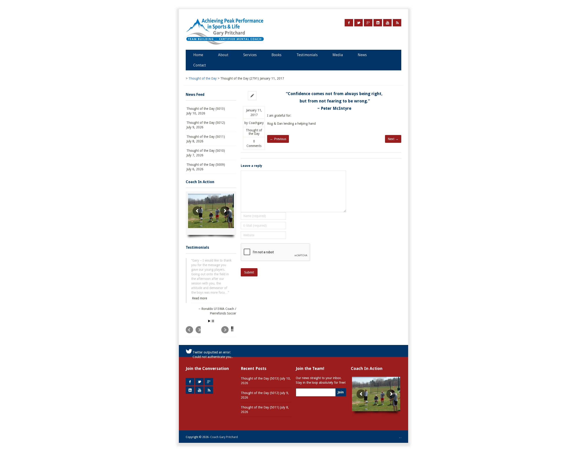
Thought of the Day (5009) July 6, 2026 (205, 167)
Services (250, 55)
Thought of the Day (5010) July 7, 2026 (205, 153)
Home (198, 55)
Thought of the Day (254, 132)
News (362, 55)
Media (337, 55)
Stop (213, 316)
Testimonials (307, 55)
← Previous (278, 139)
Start (209, 316)
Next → (393, 139)
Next (228, 326)
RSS (397, 22)
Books (276, 55)
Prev (193, 326)
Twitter (358, 22)
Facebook (349, 22)
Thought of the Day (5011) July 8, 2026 (205, 139)
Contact (199, 65)
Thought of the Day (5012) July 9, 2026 (205, 125)
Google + (368, 22)
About (223, 55)
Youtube (387, 22)
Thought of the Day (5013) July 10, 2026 (205, 111)
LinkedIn (378, 22)
